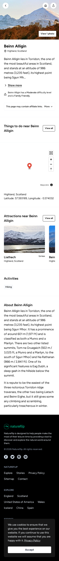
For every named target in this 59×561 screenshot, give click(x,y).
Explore (8, 473)
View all (49, 128)
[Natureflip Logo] (29, 426)
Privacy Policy (37, 473)
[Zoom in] (51, 159)
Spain (30, 507)
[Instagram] (19, 457)
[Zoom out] (51, 164)
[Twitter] (12, 457)
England (8, 496)
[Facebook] (6, 457)
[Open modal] (53, 6)
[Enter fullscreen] (51, 153)
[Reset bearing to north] (51, 169)
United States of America (19, 501)
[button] (29, 166)
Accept (29, 549)
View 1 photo (47, 33)
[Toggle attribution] (51, 185)
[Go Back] (6, 6)
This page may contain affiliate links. (28, 106)
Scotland (22, 496)
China (19, 507)
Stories (20, 473)
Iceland (8, 507)
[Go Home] (46, 6)
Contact (23, 478)
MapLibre (44, 184)
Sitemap (9, 478)
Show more (15, 85)
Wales (41, 501)
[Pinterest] (26, 457)
